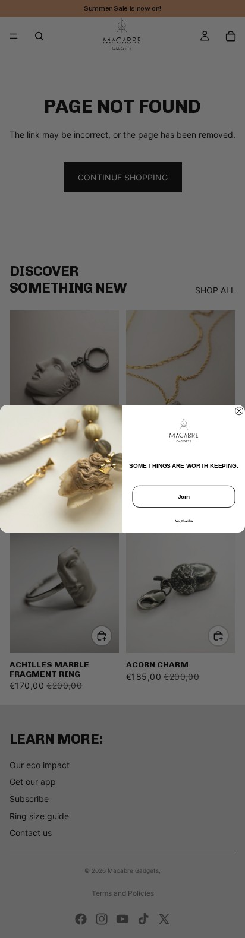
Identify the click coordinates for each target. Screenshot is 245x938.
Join (184, 496)
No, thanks (184, 521)
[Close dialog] (239, 411)
